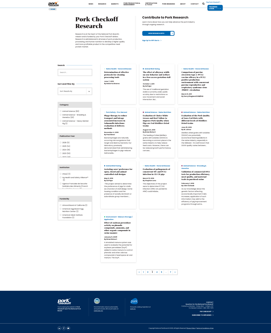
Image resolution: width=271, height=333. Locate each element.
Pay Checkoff (206, 311)
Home (52, 9)
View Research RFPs (156, 33)
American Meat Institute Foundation (72, 216)
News (91, 4)
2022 (66, 157)
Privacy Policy (191, 328)
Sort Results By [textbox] (66, 91)
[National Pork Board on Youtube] (68, 328)
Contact (195, 4)
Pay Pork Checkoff (213, 2)
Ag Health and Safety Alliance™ (75, 178)
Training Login (213, 8)
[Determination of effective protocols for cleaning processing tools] (118, 84)
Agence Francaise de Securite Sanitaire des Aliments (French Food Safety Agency (75, 186)
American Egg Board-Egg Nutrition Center (72, 210)
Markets (114, 4)
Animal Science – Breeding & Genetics (74, 116)
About (183, 4)
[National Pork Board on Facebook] (64, 328)
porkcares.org (98, 311)
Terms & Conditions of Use (204, 328)
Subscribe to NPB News (202, 315)
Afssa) (66, 174)
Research (102, 4)
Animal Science (70, 111)
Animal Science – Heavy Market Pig (75, 122)
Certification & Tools (151, 4)
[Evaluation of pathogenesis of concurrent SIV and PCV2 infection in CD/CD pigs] (157, 185)
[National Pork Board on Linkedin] (59, 328)
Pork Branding (168, 4)
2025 (66, 146)
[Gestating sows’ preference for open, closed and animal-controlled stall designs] (118, 185)
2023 (66, 153)
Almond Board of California (74, 205)
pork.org (133, 309)
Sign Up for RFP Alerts (151, 40)
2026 (66, 142)
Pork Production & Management (132, 4)
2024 (66, 150)
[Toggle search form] (203, 4)
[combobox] (75, 91)
